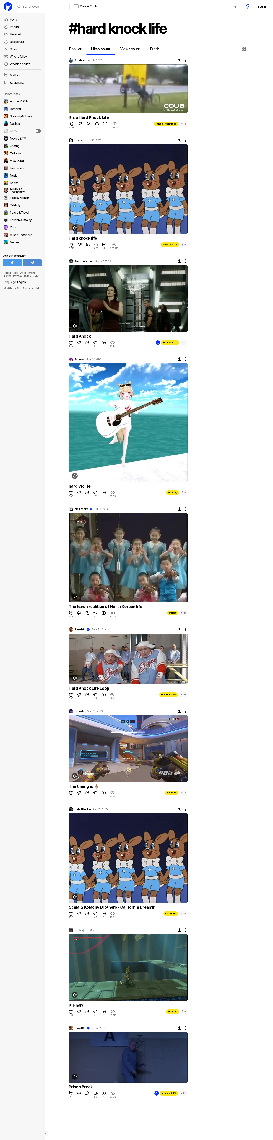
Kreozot (79, 140)
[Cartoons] (22, 153)
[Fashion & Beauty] (22, 220)
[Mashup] (22, 123)
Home (13, 19)
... (76, 930)
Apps (23, 272)
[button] (244, 49)
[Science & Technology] (22, 190)
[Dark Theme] (234, 6)
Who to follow (18, 56)
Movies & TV (170, 244)
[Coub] (8, 6)
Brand (32, 272)
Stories (14, 49)
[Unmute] (75, 228)
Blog (15, 272)
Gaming (172, 492)
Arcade (79, 359)
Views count (130, 49)
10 (183, 612)
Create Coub (88, 6)
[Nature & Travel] (22, 212)
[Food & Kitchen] (22, 197)
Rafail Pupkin (83, 809)
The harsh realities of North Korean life (105, 606)
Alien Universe (83, 261)
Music (172, 613)
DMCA (36, 275)
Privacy (17, 275)
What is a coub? (20, 64)
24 (183, 913)
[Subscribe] (38, 131)
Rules (27, 275)
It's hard (76, 1005)
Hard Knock (80, 336)
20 (183, 694)
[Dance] (22, 227)
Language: (15, 282)
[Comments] (89, 124)
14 (183, 123)
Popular (15, 27)
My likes (15, 75)
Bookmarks (17, 82)
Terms (7, 275)
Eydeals (79, 711)
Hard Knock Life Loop (89, 688)
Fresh (154, 49)
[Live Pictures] (22, 168)
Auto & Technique (166, 123)
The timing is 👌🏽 (84, 786)
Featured (15, 34)
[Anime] (22, 131)
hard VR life (79, 486)
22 (183, 1093)
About (7, 272)
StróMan (80, 60)
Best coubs (17, 42)
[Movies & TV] (22, 138)
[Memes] (22, 242)
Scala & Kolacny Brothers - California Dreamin (112, 907)
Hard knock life (83, 238)
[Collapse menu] (46, 1133)
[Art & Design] (22, 160)
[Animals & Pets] (22, 101)
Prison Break (81, 1086)
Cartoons (170, 913)
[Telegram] (32, 262)
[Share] (179, 60)
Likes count (100, 49)
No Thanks (81, 509)
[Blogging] (22, 108)
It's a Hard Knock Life (89, 117)
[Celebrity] (22, 205)
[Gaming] (22, 146)
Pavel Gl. (80, 629)
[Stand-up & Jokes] (22, 116)
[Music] (22, 175)
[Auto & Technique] (22, 234)
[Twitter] (12, 262)
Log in (262, 6)
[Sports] (22, 183)
